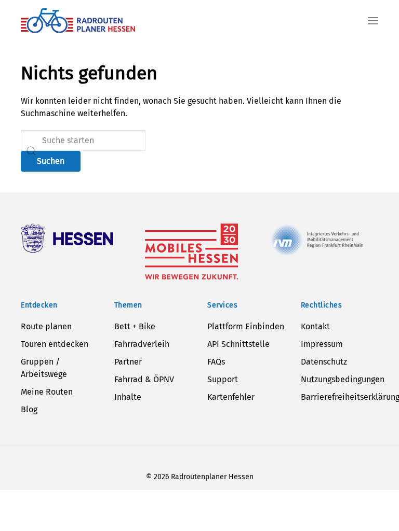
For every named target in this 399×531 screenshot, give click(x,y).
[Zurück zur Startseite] (78, 20)
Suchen (50, 161)
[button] (373, 20)
